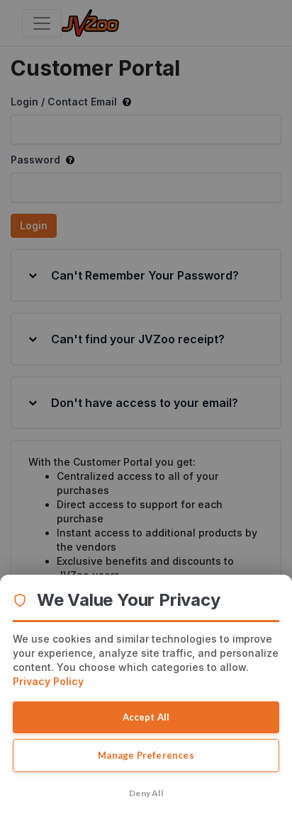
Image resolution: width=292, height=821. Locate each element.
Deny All (146, 793)
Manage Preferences (146, 755)
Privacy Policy (48, 681)
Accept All (146, 717)
